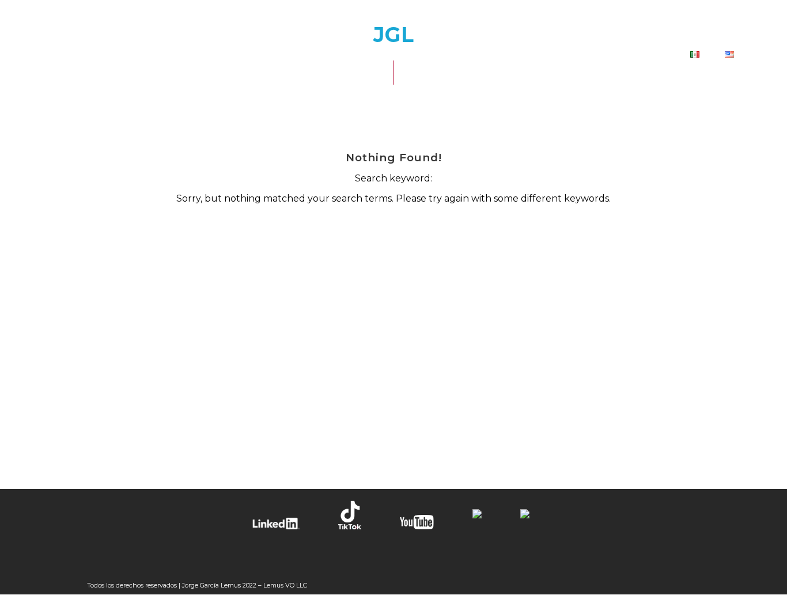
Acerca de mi (414, 55)
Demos (570, 55)
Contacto (639, 55)
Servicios (501, 55)
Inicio (338, 55)
